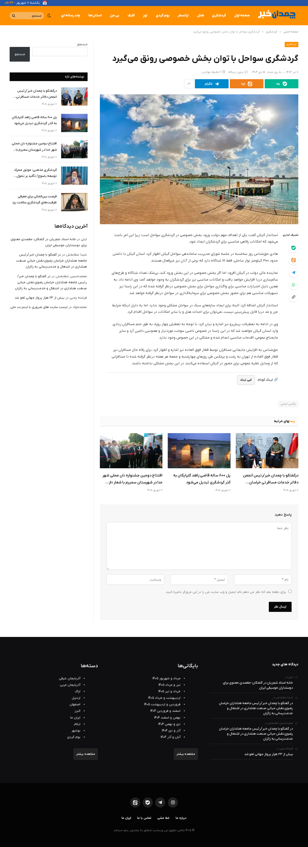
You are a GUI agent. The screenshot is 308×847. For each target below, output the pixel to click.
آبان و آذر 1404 (170, 737)
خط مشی (163, 818)
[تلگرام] (293, 272)
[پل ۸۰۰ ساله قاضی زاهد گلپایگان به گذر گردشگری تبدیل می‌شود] (199, 450)
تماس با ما (144, 818)
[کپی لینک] (293, 297)
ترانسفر (183, 15)
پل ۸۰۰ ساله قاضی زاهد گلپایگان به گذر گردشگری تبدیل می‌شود (201, 479)
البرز (77, 711)
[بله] (293, 248)
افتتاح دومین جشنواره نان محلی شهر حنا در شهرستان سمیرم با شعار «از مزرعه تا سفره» (132, 479)
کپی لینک (246, 380)
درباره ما (181, 818)
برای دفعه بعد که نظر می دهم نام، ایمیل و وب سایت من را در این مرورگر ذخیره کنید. (225, 592)
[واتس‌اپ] (293, 284)
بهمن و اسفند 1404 (167, 717)
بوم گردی (163, 15)
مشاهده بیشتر (186, 754)
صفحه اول (242, 15)
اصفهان (75, 704)
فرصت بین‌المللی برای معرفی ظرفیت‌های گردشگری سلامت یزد (34, 199)
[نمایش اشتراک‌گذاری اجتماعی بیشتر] (189, 83)
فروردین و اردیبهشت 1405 (162, 704)
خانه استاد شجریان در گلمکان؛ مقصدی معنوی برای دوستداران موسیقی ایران (258, 685)
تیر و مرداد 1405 (169, 685)
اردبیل (76, 698)
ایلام (77, 724)
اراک (77, 691)
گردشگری (219, 15)
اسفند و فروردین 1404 (165, 711)
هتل (200, 15)
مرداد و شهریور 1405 (166, 678)
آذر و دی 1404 (171, 730)
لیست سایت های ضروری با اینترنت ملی (39, 307)
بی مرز (114, 15)
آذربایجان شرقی (69, 678)
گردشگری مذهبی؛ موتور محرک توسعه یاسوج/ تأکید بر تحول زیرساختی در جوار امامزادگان (35, 173)
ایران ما (75, 717)
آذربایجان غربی (70, 685)
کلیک (131, 15)
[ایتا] (293, 260)
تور (145, 15)
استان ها (95, 15)
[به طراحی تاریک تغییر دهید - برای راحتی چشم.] (49, 15)
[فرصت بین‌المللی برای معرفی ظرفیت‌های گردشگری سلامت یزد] (74, 202)
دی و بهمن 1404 (169, 724)
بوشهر (75, 730)
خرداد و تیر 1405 (169, 691)
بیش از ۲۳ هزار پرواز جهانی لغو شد (39, 297)
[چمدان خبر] (276, 15)
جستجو (82, 44)
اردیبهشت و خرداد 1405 (164, 698)
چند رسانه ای (70, 15)
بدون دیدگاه (236, 72)
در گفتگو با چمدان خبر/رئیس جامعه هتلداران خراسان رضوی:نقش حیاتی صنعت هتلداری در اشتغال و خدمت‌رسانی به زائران (51, 260)
